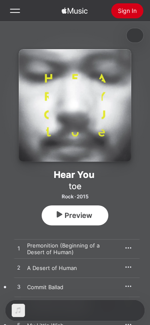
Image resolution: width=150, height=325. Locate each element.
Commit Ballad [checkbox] (45, 287)
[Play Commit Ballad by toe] (18, 287)
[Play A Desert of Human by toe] (18, 268)
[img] (75, 11)
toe (75, 186)
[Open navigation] (15, 11)
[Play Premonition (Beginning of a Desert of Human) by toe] (18, 248)
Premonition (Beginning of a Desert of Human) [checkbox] (63, 248)
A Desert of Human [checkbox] (52, 268)
